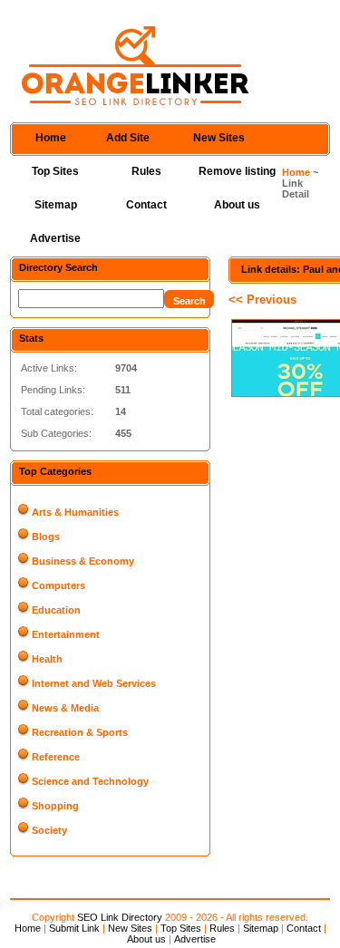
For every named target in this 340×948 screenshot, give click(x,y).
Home (50, 137)
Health (47, 658)
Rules (146, 171)
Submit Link (74, 928)
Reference (56, 756)
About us (237, 204)
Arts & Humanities (75, 512)
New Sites (219, 137)
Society (49, 830)
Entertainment (66, 634)
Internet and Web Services (94, 683)
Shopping (55, 805)
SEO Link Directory (119, 917)
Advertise (55, 238)
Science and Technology (90, 781)
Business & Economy (83, 561)
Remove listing (237, 171)
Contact (146, 204)
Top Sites (55, 171)
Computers (58, 585)
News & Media (65, 707)
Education (56, 610)
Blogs (46, 536)
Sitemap (55, 204)
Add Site (128, 137)
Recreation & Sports (80, 732)
